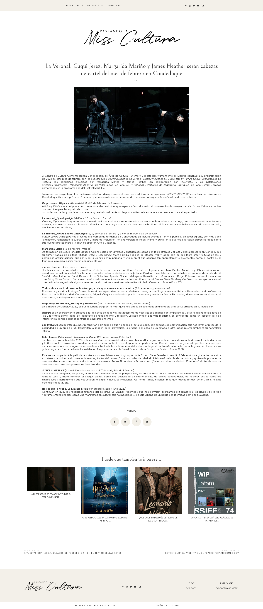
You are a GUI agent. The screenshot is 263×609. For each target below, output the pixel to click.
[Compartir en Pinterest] (136, 421)
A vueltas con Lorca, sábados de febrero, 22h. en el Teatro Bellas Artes (73, 553)
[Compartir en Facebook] (114, 421)
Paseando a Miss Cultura (102, 605)
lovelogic (173, 605)
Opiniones (114, 5)
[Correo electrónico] (147, 421)
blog (80, 5)
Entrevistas (95, 5)
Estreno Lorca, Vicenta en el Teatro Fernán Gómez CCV (202, 553)
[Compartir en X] (125, 421)
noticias (131, 411)
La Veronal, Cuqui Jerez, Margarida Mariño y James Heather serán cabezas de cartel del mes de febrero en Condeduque (131, 69)
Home (70, 5)
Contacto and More (227, 588)
